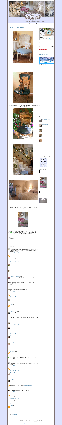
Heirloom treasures (12, 351)
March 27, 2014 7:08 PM (14, 285)
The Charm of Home (12, 263)
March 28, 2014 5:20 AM (14, 365)
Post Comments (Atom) (15, 414)
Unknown (11, 254)
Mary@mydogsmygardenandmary (14, 281)
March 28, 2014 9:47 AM (14, 370)
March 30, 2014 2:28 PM (14, 398)
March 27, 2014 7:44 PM (14, 291)
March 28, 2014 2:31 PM (14, 377)
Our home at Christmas (45, 124)
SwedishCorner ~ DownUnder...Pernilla (15, 276)
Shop (19, 23)
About (22, 23)
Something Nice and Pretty (13, 311)
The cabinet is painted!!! (45, 129)
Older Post (36, 412)
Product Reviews (43, 23)
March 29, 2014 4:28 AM (14, 391)
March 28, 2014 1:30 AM (14, 340)
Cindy (11, 269)
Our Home (38, 23)
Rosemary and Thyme (13, 372)
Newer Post (9, 412)
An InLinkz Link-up (10, 241)
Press (24, 23)
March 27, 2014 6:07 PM (14, 252)
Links (27, 23)
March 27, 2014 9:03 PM (14, 333)
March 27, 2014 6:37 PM (14, 267)
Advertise (30, 23)
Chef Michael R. (12, 342)
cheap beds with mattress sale (28, 385)
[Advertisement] (46, 72)
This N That (11, 379)
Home (16, 23)
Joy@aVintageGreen (13, 298)
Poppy (11, 326)
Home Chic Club (12, 335)
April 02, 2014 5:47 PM (14, 409)
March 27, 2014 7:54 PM (14, 296)
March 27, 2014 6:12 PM (14, 261)
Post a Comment (10, 411)
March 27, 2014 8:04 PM (14, 302)
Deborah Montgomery (13, 367)
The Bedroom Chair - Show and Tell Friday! (16, 27)
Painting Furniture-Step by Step (46, 119)
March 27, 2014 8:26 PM (14, 319)
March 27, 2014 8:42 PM (14, 324)
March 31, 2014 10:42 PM (14, 403)
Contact (34, 23)
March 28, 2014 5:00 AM (14, 359)
